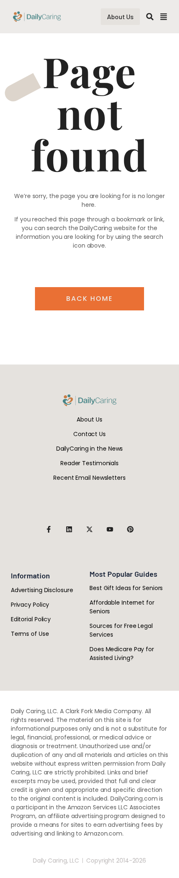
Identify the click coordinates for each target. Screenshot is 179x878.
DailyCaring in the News (89, 448)
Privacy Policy (30, 604)
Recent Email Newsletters (89, 478)
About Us (89, 419)
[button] (150, 16)
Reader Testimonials (89, 463)
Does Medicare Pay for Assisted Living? (122, 653)
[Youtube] (110, 529)
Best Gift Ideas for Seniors (126, 588)
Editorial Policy (31, 619)
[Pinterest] (130, 529)
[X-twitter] (89, 529)
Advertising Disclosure (42, 590)
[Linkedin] (69, 529)
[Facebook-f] (48, 529)
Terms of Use (30, 634)
